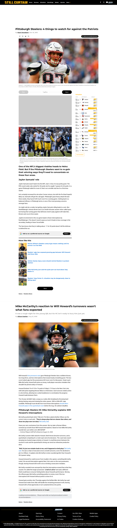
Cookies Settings (78, 519)
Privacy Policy (61, 516)
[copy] (28, 36)
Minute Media (10, 523)
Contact (59, 513)
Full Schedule (79, 154)
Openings (39, 513)
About (21, 513)
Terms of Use (77, 516)
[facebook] (100, 2)
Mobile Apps (94, 513)
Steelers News (28, 294)
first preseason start (34, 375)
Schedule (43, 2)
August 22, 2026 (48, 432)
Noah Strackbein (23, 32)
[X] (103, 2)
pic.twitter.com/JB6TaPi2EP (36, 430)
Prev (23, 92)
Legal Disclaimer (24, 519)
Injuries (62, 2)
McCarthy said (44, 421)
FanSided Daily (23, 516)
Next (66, 92)
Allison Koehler (23, 316)
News (30, 2)
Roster (57, 2)
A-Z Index (60, 519)
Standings (50, 2)
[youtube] (107, 2)
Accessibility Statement (43, 519)
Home (20, 294)
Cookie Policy (94, 516)
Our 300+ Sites (77, 513)
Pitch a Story (40, 516)
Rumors (36, 2)
